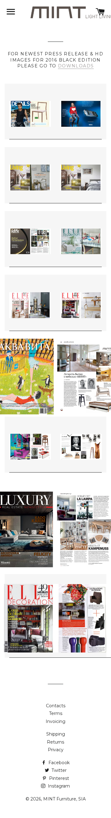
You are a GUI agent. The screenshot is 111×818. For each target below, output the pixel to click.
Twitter (58, 770)
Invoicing (55, 721)
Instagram (58, 786)
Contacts (55, 705)
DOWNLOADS (76, 66)
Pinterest (58, 778)
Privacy (56, 749)
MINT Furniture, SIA (64, 799)
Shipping (55, 734)
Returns (55, 742)
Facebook (58, 762)
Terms (55, 713)
